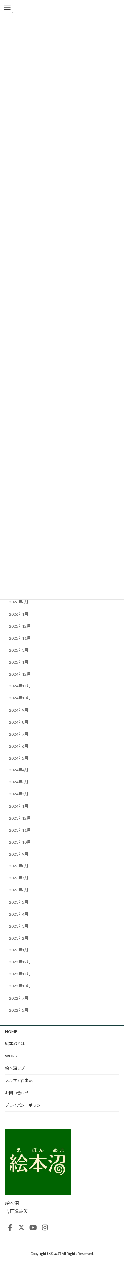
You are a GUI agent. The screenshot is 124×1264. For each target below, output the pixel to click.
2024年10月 (20, 697)
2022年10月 (20, 985)
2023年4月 (18, 913)
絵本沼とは (15, 1043)
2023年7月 (18, 877)
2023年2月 (18, 938)
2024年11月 (20, 685)
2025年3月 (18, 650)
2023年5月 (18, 901)
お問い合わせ (17, 1092)
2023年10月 (20, 842)
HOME (11, 1031)
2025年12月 (20, 625)
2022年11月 (20, 973)
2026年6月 (18, 601)
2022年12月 (20, 961)
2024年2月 (18, 793)
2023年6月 (18, 889)
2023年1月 (18, 950)
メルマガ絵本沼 (19, 1080)
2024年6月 (18, 746)
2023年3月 (18, 925)
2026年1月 (18, 613)
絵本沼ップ (15, 1068)
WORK (11, 1055)
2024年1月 (18, 805)
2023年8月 (18, 865)
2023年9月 (18, 854)
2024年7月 (18, 733)
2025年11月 (20, 637)
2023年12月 (20, 817)
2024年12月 (20, 674)
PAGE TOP (114, 1219)
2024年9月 (18, 709)
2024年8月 (18, 721)
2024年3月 (18, 781)
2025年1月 (18, 662)
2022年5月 (18, 1009)
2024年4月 (18, 769)
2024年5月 (18, 758)
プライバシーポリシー (25, 1105)
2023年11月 (20, 829)
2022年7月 (18, 997)
